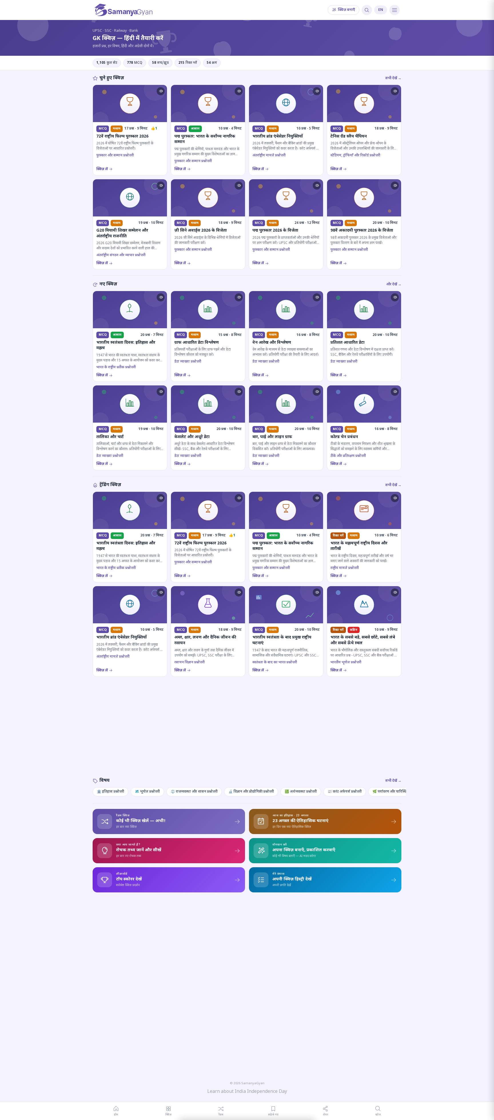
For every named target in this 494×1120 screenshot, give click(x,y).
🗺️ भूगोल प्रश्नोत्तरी (147, 791)
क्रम (212, 63)
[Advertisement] (247, 733)
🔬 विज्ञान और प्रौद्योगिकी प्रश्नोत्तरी (251, 791)
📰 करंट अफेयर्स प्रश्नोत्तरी (345, 791)
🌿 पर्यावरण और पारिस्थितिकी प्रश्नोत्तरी (399, 791)
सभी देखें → (393, 78)
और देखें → (393, 284)
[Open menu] (394, 10)
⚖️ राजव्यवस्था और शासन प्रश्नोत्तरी (194, 791)
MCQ (134, 63)
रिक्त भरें (187, 63)
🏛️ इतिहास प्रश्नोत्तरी (110, 791)
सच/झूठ (160, 63)
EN (380, 9)
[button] (161, 91)
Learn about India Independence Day (247, 1092)
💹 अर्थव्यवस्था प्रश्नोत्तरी (301, 791)
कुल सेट (106, 63)
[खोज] (367, 10)
